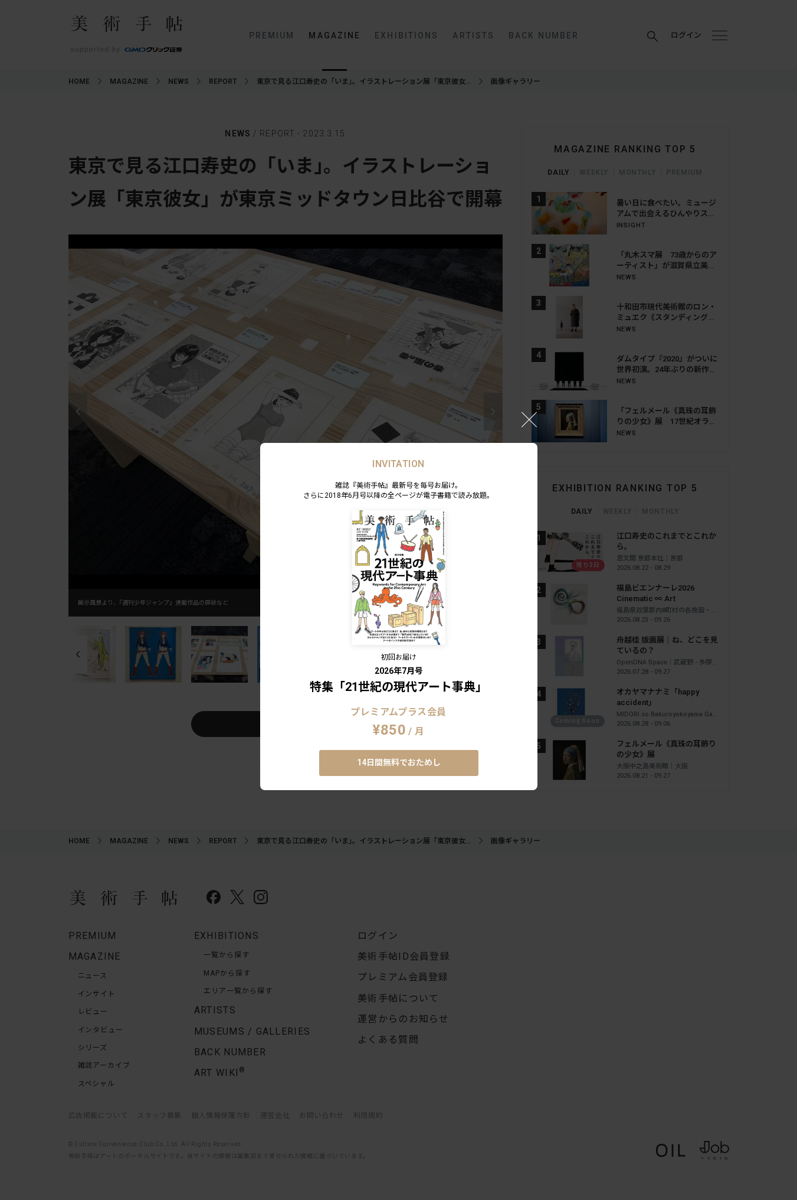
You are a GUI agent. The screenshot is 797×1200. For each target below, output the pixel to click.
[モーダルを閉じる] (529, 419)
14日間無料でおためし (399, 762)
